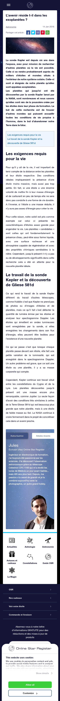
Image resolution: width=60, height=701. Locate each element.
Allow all (30, 685)
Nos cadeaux (15, 598)
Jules (13, 445)
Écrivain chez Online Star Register (26, 449)
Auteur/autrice (16, 436)
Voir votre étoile (16, 606)
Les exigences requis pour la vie (24, 134)
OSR (11, 589)
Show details (42, 673)
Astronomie (11, 27)
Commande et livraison (20, 615)
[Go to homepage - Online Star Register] (30, 5)
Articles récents (43, 436)
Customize (28, 693)
